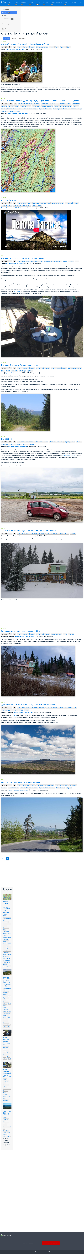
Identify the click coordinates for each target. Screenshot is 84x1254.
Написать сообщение (51, 1243)
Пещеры (45, 3)
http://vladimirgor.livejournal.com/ (19, 790)
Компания (5, 1100)
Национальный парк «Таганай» (29, 104)
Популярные (22, 38)
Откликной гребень (72, 203)
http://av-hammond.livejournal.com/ (24, 536)
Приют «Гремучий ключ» (25, 47)
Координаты (6, 1026)
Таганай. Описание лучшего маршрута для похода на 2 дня (7, 981)
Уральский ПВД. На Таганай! (7, 1113)
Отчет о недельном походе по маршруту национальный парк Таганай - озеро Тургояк (8, 909)
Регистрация (73, 2)
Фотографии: (8, 19)
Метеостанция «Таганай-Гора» (7, 1090)
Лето (56, 47)
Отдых (38, 3)
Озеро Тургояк (14, 111)
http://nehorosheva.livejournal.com (25, 208)
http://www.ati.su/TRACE (69, 455)
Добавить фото (7, 29)
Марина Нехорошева (7, 208)
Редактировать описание (7, 25)
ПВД (77, 261)
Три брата (35, 106)
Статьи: (6, 12)
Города (10, 3)
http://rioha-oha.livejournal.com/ (18, 113)
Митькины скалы (42, 47)
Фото (51, 47)
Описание (6, 9)
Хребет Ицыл (6, 710)
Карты (5, 15)
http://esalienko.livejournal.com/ (23, 712)
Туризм (62, 47)
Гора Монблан (18, 710)
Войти (80, 2)
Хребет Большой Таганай (26, 785)
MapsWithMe (17, 291)
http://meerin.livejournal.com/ (15, 49)
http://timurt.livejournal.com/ (14, 263)
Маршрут (22, 371)
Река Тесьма (37, 205)
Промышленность (56, 3)
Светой (15, 715)
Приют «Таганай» (45, 109)
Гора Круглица (14, 106)
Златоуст (18, 444)
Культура (23, 3)
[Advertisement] (42, 617)
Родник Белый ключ (24, 203)
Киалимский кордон (30, 109)
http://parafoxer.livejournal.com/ (17, 446)
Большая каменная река (41, 203)
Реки (65, 3)
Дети (68, 47)
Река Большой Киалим (49, 104)
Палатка (14, 371)
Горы (16, 3)
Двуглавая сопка (65, 104)
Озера (31, 3)
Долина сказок (25, 106)
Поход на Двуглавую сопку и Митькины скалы (7, 1041)
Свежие (7, 38)
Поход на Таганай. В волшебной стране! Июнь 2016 (7, 1073)
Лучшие (14, 38)
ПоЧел (3, 2)
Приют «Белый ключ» (14, 109)
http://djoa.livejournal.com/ (13, 373)
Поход (8, 1024)
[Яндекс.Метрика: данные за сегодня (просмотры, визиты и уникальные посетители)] (6, 1235)
